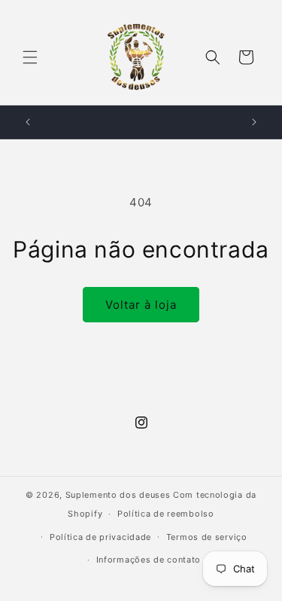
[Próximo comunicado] (254, 122)
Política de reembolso (165, 513)
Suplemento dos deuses (118, 495)
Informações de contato (148, 559)
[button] (30, 57)
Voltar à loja (141, 304)
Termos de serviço (206, 537)
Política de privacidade (100, 537)
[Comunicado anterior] (27, 122)
